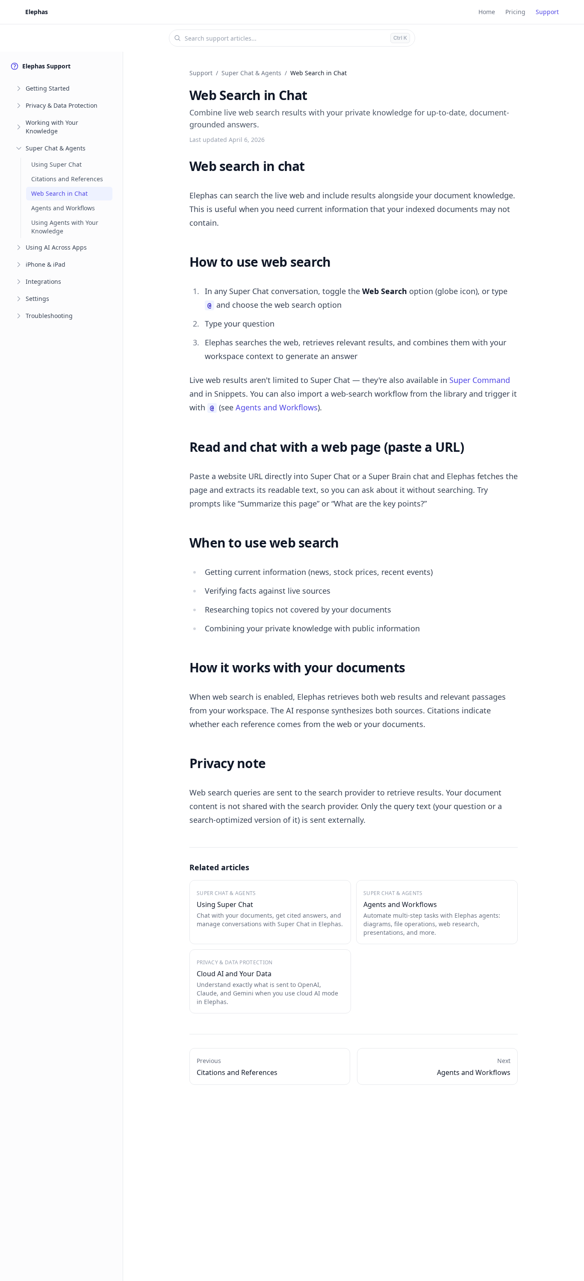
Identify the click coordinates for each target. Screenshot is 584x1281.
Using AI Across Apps (56, 247)
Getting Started (48, 88)
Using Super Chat (56, 164)
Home (486, 12)
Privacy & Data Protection (61, 105)
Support (547, 12)
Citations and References (67, 179)
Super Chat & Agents (56, 148)
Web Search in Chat (59, 193)
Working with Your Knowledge (52, 126)
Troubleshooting (49, 316)
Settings (37, 298)
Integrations (43, 281)
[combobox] (292, 38)
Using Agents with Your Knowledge (64, 226)
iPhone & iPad (45, 264)
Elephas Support (46, 66)
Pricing (515, 12)
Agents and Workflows (63, 208)
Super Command (479, 380)
